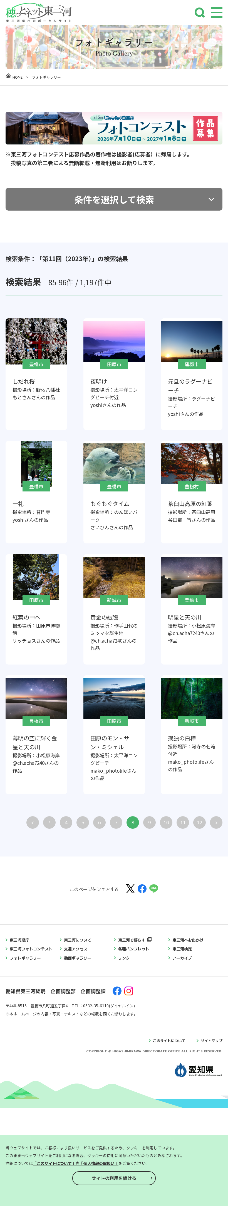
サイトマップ (211, 1040)
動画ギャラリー (77, 958)
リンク (124, 958)
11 (183, 823)
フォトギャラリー (25, 958)
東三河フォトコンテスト (31, 949)
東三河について (77, 940)
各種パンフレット (133, 949)
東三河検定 (182, 949)
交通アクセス (75, 949)
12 (199, 823)
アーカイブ (182, 958)
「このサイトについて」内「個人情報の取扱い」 (75, 1163)
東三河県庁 (19, 940)
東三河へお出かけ (188, 940)
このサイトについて (169, 1040)
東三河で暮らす (131, 940)
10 (166, 823)
